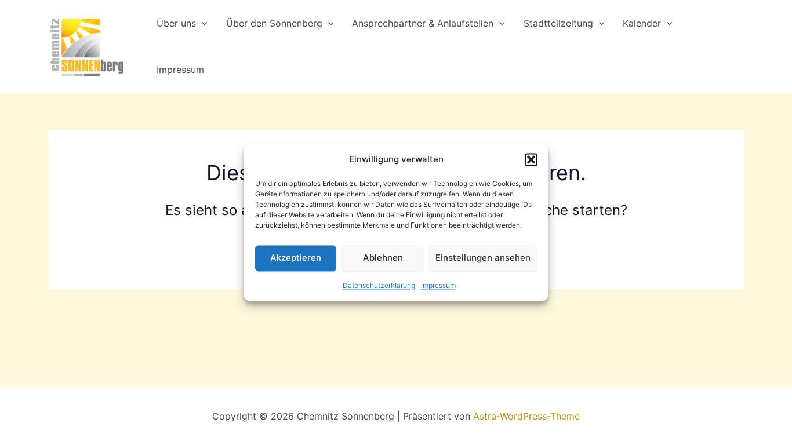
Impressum (438, 285)
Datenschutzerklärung (379, 285)
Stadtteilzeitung (558, 23)
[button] (531, 160)
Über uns (176, 23)
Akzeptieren (295, 258)
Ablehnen (383, 258)
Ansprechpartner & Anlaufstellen (422, 23)
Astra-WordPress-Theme (526, 416)
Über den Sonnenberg (274, 23)
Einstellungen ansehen (483, 258)
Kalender (642, 23)
